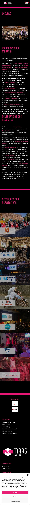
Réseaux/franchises (7, 431)
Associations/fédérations (9, 433)
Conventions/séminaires (9, 422)
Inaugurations (6, 424)
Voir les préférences (15, 501)
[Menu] (25, 3)
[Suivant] (24, 33)
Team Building (6, 426)
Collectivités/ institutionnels (9, 429)
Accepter (15, 492)
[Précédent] (6, 33)
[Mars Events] (12, 3)
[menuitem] (25, 3)
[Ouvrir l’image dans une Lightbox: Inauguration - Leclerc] (26, 39)
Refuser (15, 496)
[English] (26, 2)
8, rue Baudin (5, 466)
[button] (27, 475)
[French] (28, 2)
